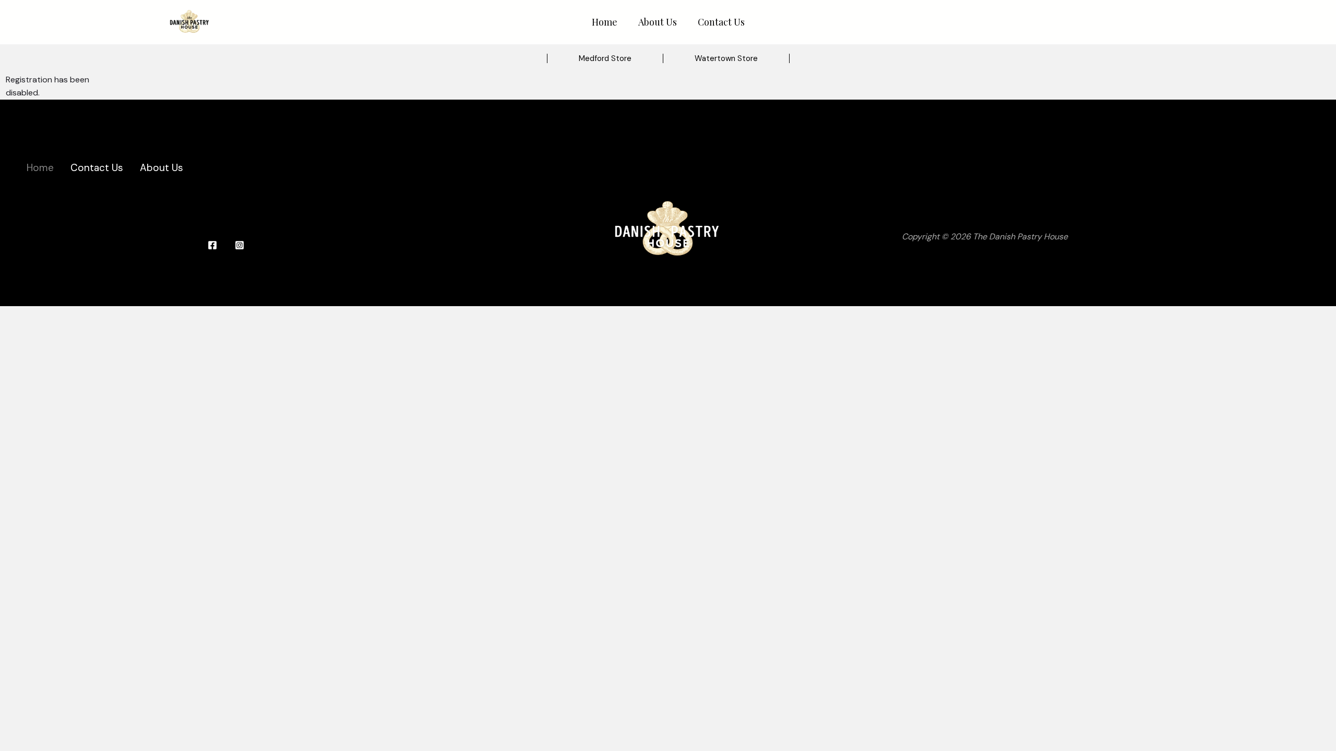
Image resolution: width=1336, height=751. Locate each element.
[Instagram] (239, 245)
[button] (605, 59)
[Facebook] (212, 245)
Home (604, 22)
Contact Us (721, 22)
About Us (657, 22)
